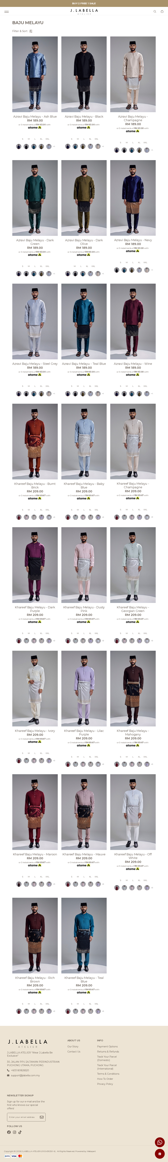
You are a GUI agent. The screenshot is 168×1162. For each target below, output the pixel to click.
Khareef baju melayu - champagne (133, 485)
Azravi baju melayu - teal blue (84, 364)
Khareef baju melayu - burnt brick (35, 485)
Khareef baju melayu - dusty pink (84, 609)
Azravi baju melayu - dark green (35, 242)
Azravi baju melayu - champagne (133, 118)
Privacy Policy (105, 1084)
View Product (42, 1155)
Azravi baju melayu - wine (133, 364)
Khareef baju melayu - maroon (35, 854)
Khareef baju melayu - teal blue (84, 979)
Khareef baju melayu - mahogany (133, 732)
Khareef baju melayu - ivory (35, 731)
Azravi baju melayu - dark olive (84, 242)
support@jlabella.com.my (25, 1075)
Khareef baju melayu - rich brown (35, 979)
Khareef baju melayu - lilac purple (84, 732)
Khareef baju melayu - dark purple (35, 609)
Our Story (72, 1046)
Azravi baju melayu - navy (133, 240)
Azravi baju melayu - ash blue (35, 116)
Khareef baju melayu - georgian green (133, 609)
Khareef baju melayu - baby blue (84, 485)
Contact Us (73, 1051)
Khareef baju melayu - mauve (84, 854)
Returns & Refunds (108, 1051)
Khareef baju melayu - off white (133, 856)
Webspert (91, 1151)
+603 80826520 (20, 1070)
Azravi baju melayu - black (84, 116)
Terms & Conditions (108, 1073)
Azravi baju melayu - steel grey (35, 364)
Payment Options (107, 1046)
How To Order (105, 1078)
